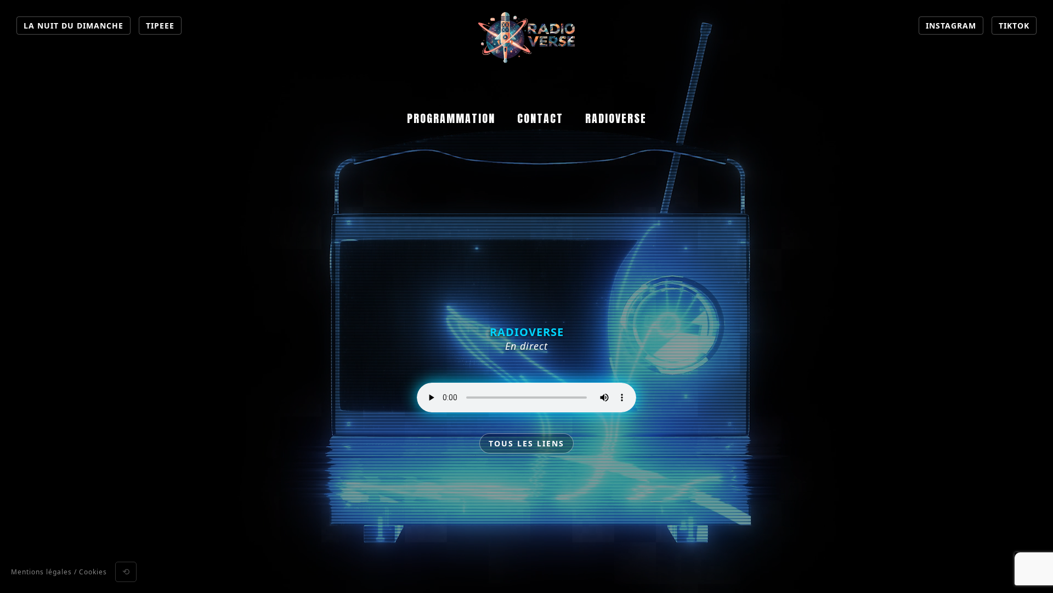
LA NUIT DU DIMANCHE (73, 25)
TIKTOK (1014, 25)
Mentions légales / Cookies (59, 572)
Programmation (451, 118)
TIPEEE (160, 25)
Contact (540, 118)
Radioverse (616, 118)
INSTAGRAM (951, 25)
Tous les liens (526, 443)
